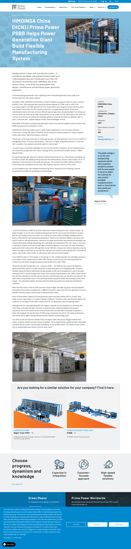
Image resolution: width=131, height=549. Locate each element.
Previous (16, 199)
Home (39, 7)
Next (81, 199)
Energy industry (104, 139)
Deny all (97, 524)
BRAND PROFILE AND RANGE (87, 1)
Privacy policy (7, 538)
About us (101, 7)
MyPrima (71, 1)
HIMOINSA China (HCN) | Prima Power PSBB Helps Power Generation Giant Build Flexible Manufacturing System (58, 15)
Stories (19, 15)
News (92, 7)
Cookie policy (17, 538)
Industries (63, 7)
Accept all (119, 524)
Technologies (50, 7)
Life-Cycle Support (78, 7)
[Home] (19, 7)
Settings (76, 524)
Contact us (113, 7)
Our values (16, 484)
